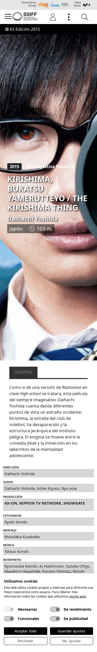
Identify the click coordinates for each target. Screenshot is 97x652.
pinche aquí (77, 596)
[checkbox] (9, 609)
